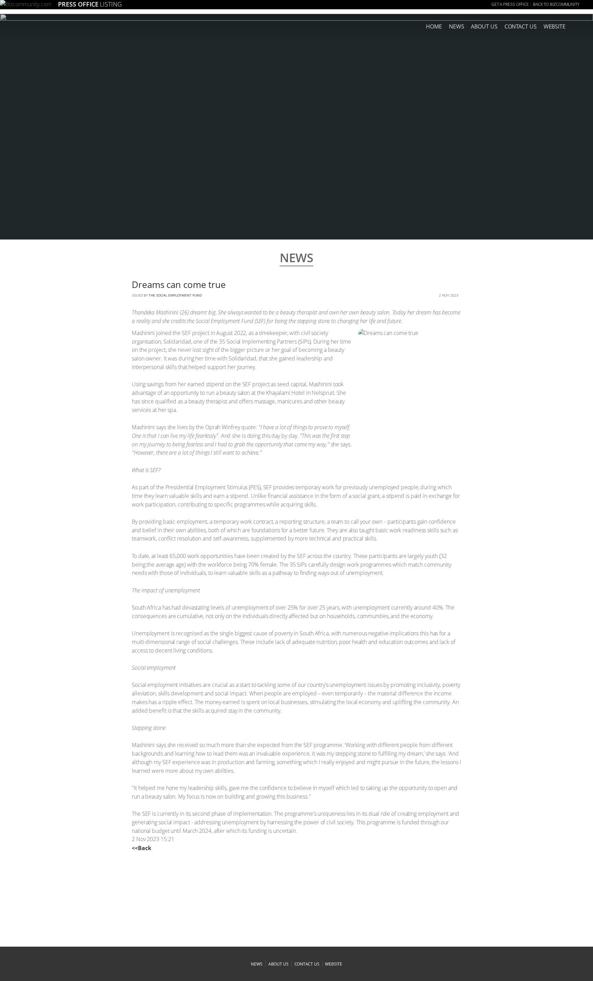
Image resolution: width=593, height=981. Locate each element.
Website (555, 26)
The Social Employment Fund (175, 295)
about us (484, 26)
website (333, 964)
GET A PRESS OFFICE (510, 4)
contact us (306, 964)
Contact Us (520, 26)
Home (434, 26)
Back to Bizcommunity (556, 4)
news (456, 26)
